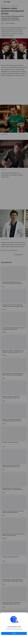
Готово (14, 633)
